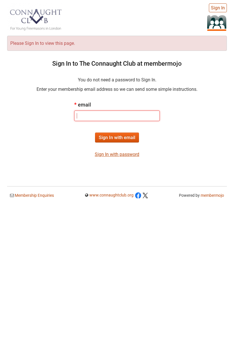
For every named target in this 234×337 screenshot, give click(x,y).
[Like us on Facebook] (138, 195)
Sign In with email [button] (117, 137)
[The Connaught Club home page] (35, 16)
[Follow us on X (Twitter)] (145, 195)
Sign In (218, 8)
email (82, 105)
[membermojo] (217, 22)
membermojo (212, 195)
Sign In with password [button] (117, 154)
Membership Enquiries (34, 195)
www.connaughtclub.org (111, 195)
